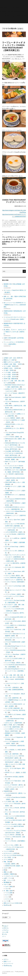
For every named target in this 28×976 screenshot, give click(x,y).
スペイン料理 (7, 859)
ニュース (6, 901)
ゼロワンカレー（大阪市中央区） (14, 722)
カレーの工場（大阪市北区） (13, 708)
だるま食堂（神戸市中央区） (13, 451)
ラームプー (9, 226)
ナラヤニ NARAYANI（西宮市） (13, 577)
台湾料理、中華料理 (9, 874)
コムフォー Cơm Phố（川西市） (14, 824)
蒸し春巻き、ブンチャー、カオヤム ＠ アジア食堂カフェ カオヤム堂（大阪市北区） (15, 331)
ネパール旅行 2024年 (10, 366)
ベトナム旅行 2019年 (10, 372)
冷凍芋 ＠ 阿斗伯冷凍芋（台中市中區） (14, 338)
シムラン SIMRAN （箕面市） (13, 418)
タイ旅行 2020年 (9, 370)
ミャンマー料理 (8, 851)
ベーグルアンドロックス (10, 876)
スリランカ (8, 899)
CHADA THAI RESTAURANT (8, 225)
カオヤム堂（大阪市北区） (12, 753)
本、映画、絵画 (8, 890)
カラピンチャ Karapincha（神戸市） (15, 613)
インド (7, 897)
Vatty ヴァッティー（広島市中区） (14, 579)
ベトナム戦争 (8, 892)
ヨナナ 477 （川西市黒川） (12, 687)
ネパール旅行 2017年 (10, 376)
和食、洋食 (7, 861)
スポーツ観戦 (8, 886)
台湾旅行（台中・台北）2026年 (12, 358)
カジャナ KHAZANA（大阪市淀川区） (15, 745)
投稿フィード (7, 961)
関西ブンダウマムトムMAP (11, 362)
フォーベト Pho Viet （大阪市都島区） (15, 841)
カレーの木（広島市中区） (12, 698)
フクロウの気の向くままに (13, 28)
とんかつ (6, 868)
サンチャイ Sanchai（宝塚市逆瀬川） (15, 581)
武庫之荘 (17, 225)
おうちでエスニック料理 (10, 853)
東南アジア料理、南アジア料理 (12, 724)
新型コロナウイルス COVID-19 (12, 903)
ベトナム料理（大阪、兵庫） (11, 801)
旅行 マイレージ (8, 880)
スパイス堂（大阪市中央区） (13, 727)
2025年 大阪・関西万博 (10, 378)
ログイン (6, 959)
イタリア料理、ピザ (9, 857)
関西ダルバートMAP (9, 360)
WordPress (7, 905)
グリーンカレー (22, 223)
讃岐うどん (7, 872)
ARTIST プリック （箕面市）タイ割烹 (15, 772)
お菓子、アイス (8, 878)
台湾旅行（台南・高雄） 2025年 (13, 364)
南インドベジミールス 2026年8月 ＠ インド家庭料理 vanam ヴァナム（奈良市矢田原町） (15, 304)
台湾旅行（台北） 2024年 (11, 368)
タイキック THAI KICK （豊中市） (14, 785)
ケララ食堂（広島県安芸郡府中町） (14, 689)
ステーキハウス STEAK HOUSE (12, 855)
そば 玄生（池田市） (10, 863)
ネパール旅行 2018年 (10, 374)
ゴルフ (7, 888)
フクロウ (6, 220)
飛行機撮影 (7, 882)
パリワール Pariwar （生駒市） (13, 594)
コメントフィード (8, 963)
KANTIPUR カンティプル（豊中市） (15, 428)
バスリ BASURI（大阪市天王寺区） (14, 474)
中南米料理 (7, 791)
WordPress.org (8, 965)
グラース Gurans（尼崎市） (12, 436)
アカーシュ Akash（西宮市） (13, 575)
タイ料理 (16, 223)
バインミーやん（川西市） (12, 845)
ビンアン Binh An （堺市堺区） (13, 834)
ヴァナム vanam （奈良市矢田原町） (15, 679)
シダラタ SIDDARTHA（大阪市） (14, 532)
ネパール (7, 894)
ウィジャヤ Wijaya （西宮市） (13, 662)
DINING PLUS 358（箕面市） (13, 865)
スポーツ (6, 884)
